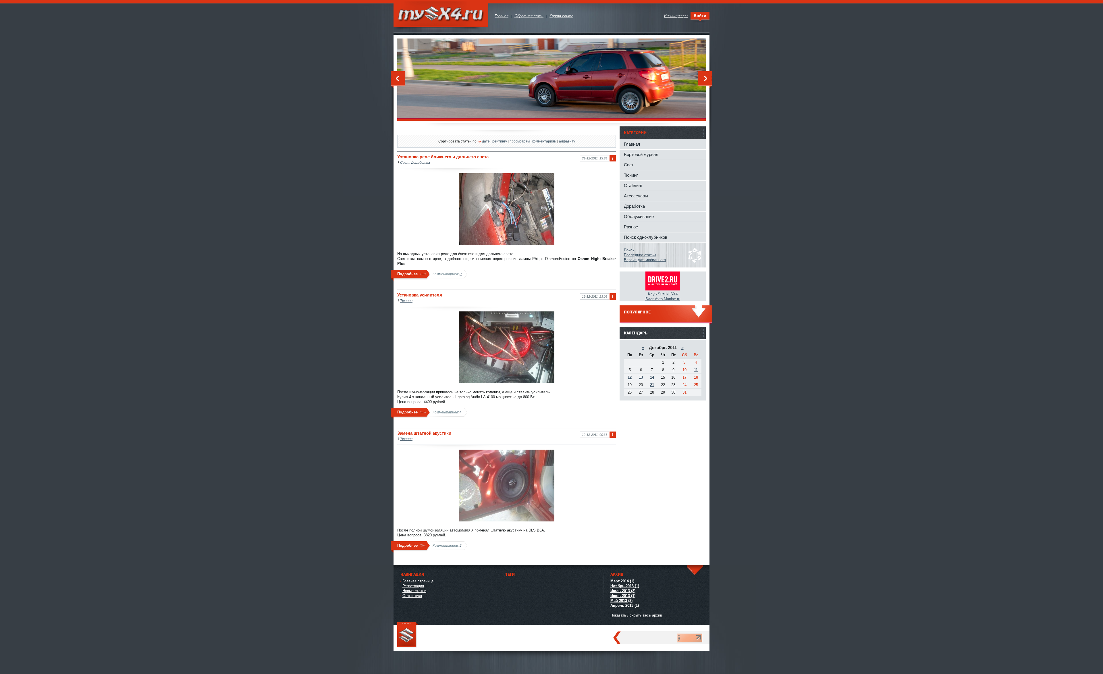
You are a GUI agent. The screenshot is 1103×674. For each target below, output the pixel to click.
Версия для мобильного (645, 260)
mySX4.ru (441, 14)
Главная (632, 144)
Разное (631, 226)
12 (630, 377)
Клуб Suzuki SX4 (663, 294)
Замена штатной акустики (424, 433)
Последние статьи (640, 255)
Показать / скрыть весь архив (636, 615)
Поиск (629, 250)
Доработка (420, 162)
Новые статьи (414, 591)
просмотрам (520, 141)
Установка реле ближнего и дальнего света (443, 156)
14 (652, 377)
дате (486, 141)
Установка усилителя (419, 294)
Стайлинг (633, 185)
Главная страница (417, 581)
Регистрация (413, 586)
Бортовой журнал (641, 154)
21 (652, 385)
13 (641, 377)
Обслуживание (639, 216)
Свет (404, 162)
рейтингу (499, 141)
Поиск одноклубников (645, 237)
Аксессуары (636, 195)
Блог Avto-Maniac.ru (662, 299)
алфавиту (567, 141)
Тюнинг (406, 301)
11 (696, 370)
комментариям (544, 141)
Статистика (412, 596)
